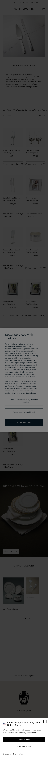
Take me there (24, 739)
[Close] (45, 721)
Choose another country (13, 754)
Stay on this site (24, 746)
